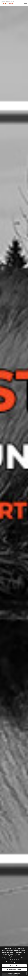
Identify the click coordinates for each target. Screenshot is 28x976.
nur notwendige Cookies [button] (14, 969)
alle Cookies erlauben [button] (14, 966)
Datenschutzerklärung (8, 962)
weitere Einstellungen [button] (14, 973)
